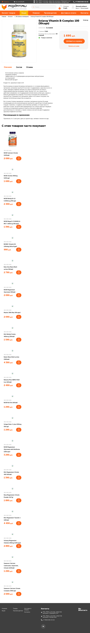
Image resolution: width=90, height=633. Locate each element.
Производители (50, 13)
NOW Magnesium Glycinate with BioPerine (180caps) (12, 449)
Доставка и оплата (68, 13)
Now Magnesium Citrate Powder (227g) (11, 496)
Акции (23, 13)
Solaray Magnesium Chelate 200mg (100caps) (12, 542)
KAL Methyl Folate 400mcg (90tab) (10, 335)
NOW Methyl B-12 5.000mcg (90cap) (10, 200)
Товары (15, 608)
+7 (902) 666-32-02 (81, 1)
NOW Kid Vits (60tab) (11, 402)
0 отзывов (49, 27)
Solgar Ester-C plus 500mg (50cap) (12, 425)
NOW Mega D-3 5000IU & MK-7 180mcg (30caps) (12, 222)
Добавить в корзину (74, 41)
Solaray (85, 20)
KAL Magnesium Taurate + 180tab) (12, 519)
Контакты (84, 13)
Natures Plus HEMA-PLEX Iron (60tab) (12, 381)
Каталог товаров (8, 13)
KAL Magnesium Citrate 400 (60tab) (11, 473)
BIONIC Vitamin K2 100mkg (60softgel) (10, 245)
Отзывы (29, 67)
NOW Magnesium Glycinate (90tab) (9, 291)
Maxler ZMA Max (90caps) (12, 312)
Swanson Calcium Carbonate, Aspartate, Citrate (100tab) (11, 566)
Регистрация (84, 8)
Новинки (36, 13)
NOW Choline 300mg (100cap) (10, 177)
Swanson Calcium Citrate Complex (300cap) (12, 590)
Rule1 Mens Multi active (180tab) (11, 358)
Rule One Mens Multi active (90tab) (10, 268)
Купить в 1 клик (74, 46)
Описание (8, 67)
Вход (77, 8)
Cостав (19, 67)
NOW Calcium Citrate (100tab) (11, 154)
